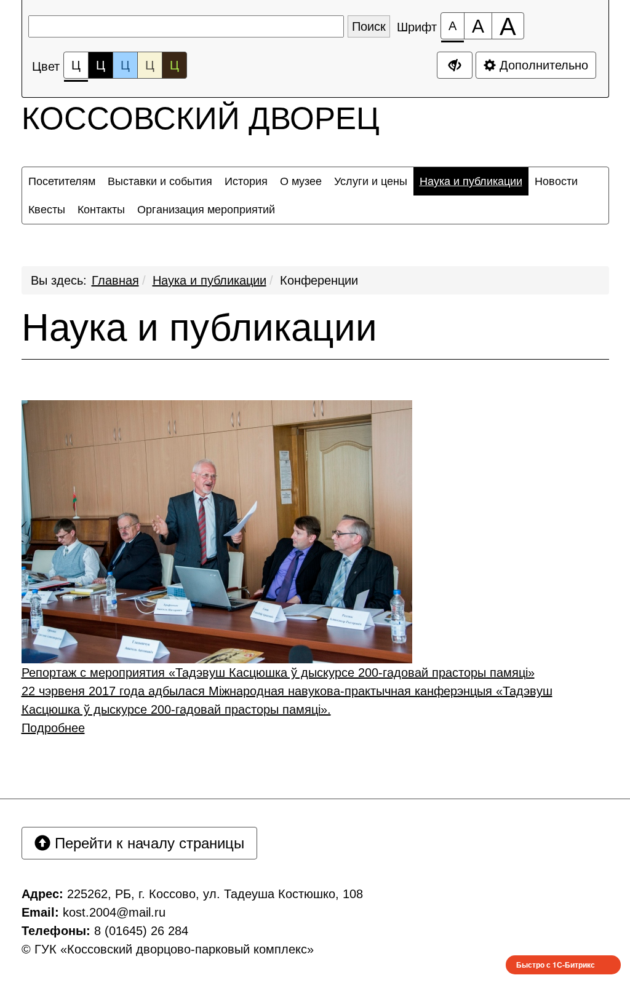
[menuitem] (62, 181)
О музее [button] (301, 181)
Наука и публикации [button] (471, 181)
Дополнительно (542, 65)
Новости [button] (556, 181)
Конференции (319, 280)
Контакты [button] (101, 209)
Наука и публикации (209, 280)
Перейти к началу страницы (147, 843)
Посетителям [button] (61, 181)
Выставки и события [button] (160, 181)
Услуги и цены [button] (370, 181)
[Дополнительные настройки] (454, 65)
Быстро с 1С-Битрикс (555, 964)
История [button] (246, 181)
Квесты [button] (46, 209)
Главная (115, 280)
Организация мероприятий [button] (206, 209)
